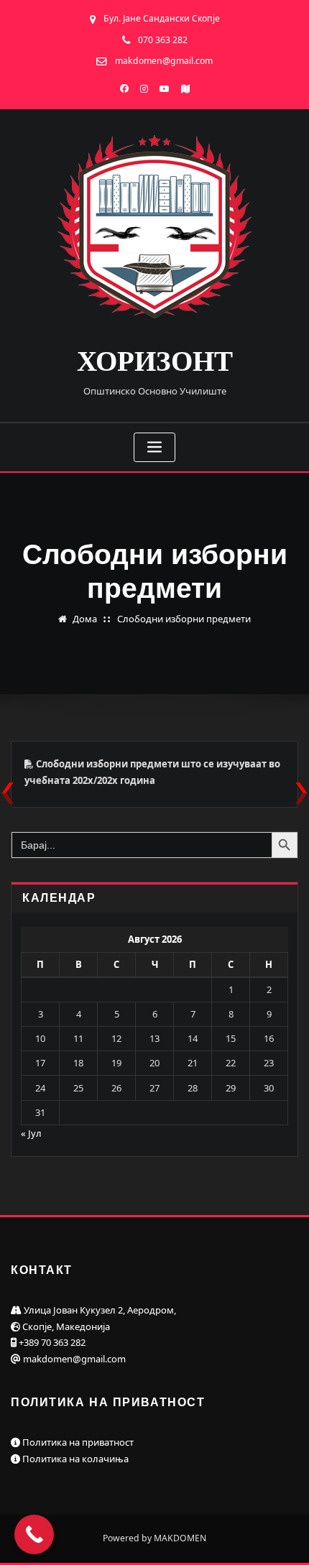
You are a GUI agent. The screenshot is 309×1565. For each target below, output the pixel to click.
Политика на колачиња (74, 1458)
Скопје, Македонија (65, 1326)
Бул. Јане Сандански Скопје (161, 18)
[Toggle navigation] (154, 447)
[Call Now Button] (34, 1534)
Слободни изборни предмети (184, 618)
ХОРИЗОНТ (155, 361)
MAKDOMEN (180, 1538)
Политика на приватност (77, 1442)
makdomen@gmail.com (164, 61)
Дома (85, 618)
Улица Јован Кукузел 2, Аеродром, (99, 1309)
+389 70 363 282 (51, 1342)
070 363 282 (163, 40)
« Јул (31, 1133)
